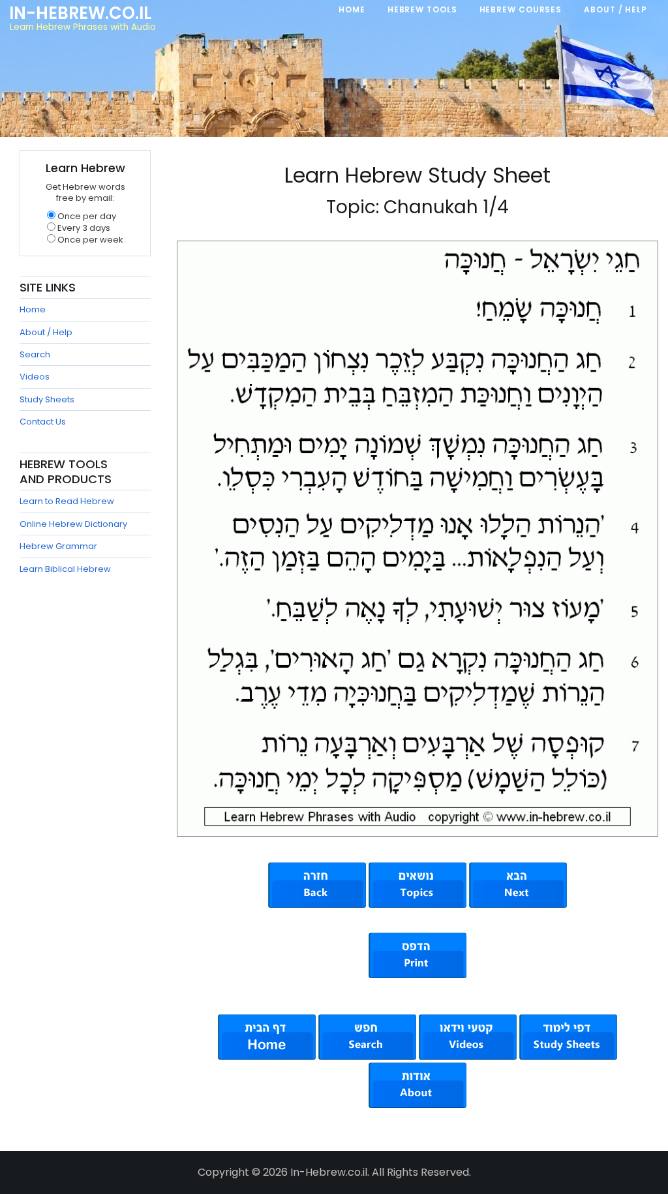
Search (35, 354)
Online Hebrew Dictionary (73, 524)
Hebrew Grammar (58, 546)
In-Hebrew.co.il (80, 13)
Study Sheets (47, 399)
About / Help (46, 332)
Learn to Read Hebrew (67, 501)
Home (33, 309)
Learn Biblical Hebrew (65, 569)
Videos (35, 376)
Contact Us (43, 421)
